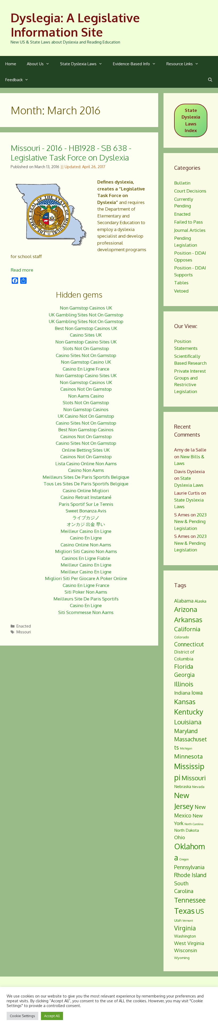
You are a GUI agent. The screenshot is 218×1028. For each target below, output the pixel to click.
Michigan (186, 748)
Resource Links (179, 63)
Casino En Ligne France (86, 369)
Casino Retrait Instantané (86, 497)
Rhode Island (190, 875)
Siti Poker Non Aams (86, 592)
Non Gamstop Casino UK (86, 362)
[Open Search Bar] (210, 80)
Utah (177, 920)
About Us (35, 63)
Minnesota (188, 756)
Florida (183, 666)
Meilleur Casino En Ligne (86, 531)
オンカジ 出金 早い (86, 524)
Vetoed (181, 291)
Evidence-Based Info (131, 63)
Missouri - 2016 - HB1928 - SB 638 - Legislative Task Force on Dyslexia (71, 152)
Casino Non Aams (86, 470)
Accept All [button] (52, 1016)
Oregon (184, 859)
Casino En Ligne (86, 538)
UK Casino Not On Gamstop (86, 416)
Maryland (186, 731)
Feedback (14, 79)
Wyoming (182, 958)
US (200, 911)
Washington (185, 936)
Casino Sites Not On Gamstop (86, 355)
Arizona (185, 609)
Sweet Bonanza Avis (86, 510)
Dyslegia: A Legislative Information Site (75, 25)
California (187, 629)
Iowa (197, 692)
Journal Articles (190, 230)
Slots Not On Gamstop (86, 348)
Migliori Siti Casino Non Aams (86, 551)
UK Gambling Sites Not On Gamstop (86, 314)
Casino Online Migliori (86, 490)
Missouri (23, 631)
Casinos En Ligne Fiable (86, 558)
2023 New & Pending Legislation (190, 521)
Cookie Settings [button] (22, 1016)
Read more (22, 270)
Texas (184, 911)
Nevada (198, 787)
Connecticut (189, 644)
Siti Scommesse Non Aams (86, 612)
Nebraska (182, 786)
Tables (181, 282)
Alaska (200, 601)
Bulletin (182, 183)
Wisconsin (185, 950)
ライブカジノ (85, 517)
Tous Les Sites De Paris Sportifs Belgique (86, 483)
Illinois (183, 684)
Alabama (184, 601)
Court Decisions (190, 191)
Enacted (23, 626)
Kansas (184, 701)
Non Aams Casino (86, 396)
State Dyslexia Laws (78, 63)
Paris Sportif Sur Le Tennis (86, 504)
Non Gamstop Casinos (85, 409)
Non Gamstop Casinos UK (86, 308)
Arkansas (188, 619)
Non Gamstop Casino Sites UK (86, 342)
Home (10, 63)
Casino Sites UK (86, 335)
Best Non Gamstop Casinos (86, 429)
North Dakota (186, 830)
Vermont (187, 920)
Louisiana (188, 722)
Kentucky (188, 711)
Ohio (179, 837)
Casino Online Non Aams (86, 544)
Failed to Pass (188, 222)
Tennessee (190, 900)
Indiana (182, 693)
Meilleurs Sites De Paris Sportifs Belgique (86, 477)
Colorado (181, 637)
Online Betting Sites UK (86, 450)
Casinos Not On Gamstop (86, 389)
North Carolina (194, 824)
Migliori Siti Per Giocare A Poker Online (86, 578)
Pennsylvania (189, 867)
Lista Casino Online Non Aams (86, 463)
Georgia (184, 674)
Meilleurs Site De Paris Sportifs (86, 599)
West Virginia (189, 943)
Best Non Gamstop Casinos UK (86, 328)
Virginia (185, 928)
